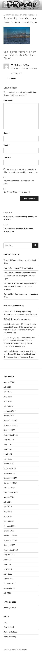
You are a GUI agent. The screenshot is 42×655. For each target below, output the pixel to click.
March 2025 (9, 464)
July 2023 (7, 560)
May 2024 (8, 512)
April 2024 (8, 516)
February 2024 (10, 526)
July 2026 (7, 387)
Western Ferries (23, 319)
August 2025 (9, 440)
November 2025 (10, 425)
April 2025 (8, 459)
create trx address (11, 324)
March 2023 (9, 579)
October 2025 (9, 430)
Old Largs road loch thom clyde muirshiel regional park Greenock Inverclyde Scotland (20, 286)
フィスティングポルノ (20, 65)
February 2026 (10, 411)
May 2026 (8, 397)
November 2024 (10, 483)
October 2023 (9, 545)
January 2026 (9, 416)
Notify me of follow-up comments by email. (19, 182)
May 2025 (8, 454)
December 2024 (10, 478)
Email (6, 145)
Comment (8, 101)
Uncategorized (10, 608)
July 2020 (7, 593)
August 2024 (9, 497)
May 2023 (8, 569)
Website (7, 157)
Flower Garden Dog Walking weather (19, 268)
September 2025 (11, 435)
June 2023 (8, 564)
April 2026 (8, 401)
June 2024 (8, 507)
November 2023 (10, 540)
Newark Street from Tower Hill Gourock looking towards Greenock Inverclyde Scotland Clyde (20, 354)
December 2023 (10, 536)
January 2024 (9, 531)
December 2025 (10, 421)
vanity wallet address (12, 351)
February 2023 (10, 584)
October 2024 (9, 488)
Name (7, 133)
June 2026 (8, 392)
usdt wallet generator (12, 338)
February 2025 (10, 468)
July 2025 (7, 445)
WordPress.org (10, 637)
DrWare (11, 3)
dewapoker (8, 312)
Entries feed (9, 627)
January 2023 (9, 588)
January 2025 (9, 473)
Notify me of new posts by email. (17, 192)
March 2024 (9, 521)
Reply (13, 78)
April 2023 (8, 574)
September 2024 (11, 492)
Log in (6, 622)
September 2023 (11, 550)
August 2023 (9, 555)
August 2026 (9, 382)
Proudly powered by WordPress (15, 649)
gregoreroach (30, 15)
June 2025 (8, 449)
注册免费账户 (9, 319)
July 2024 (7, 502)
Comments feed (10, 632)
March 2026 (9, 406)
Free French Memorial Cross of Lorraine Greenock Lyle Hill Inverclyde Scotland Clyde (20, 276)
